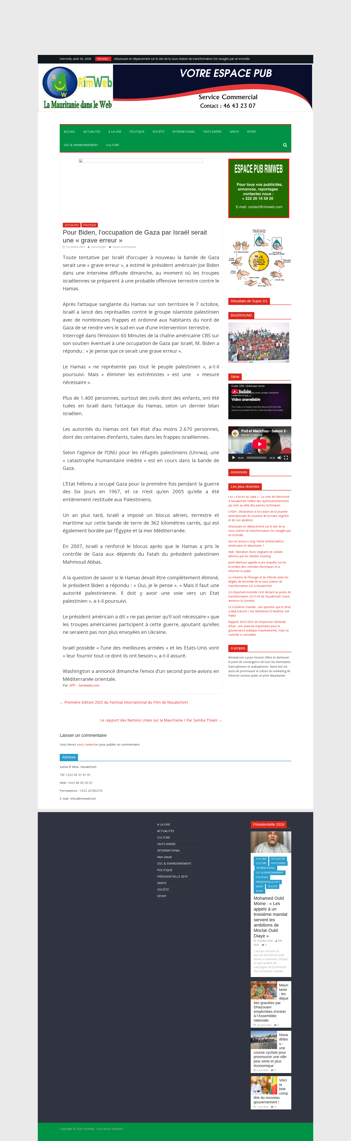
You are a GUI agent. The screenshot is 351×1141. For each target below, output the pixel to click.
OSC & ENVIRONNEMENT (81, 145)
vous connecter (88, 744)
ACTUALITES (91, 131)
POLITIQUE (136, 131)
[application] (259, 401)
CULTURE (112, 145)
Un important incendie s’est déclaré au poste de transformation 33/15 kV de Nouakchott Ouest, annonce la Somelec (259, 596)
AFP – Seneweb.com (84, 685)
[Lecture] (234, 458)
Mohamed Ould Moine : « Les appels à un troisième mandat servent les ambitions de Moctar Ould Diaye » (270, 917)
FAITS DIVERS (212, 131)
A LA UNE (114, 131)
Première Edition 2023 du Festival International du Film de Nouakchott (124, 702)
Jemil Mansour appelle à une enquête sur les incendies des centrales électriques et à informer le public (257, 566)
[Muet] (279, 458)
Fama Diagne (99, 247)
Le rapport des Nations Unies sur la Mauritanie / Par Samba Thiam (161, 720)
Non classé (164, 857)
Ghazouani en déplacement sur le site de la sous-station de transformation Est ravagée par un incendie (182, 59)
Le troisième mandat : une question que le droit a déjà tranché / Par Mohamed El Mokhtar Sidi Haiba (259, 611)
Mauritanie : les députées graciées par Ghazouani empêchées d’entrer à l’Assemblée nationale (271, 1002)
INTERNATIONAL (183, 131)
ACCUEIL (69, 131)
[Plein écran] (286, 458)
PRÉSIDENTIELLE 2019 (172, 876)
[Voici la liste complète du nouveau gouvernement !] (264, 1078)
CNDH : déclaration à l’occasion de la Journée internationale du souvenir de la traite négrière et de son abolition (258, 516)
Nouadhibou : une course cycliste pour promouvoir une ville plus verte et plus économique (271, 1050)
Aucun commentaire (124, 247)
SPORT (251, 131)
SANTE (234, 131)
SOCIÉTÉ (158, 131)
